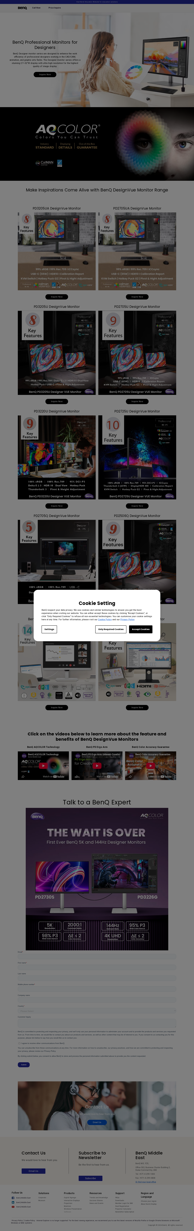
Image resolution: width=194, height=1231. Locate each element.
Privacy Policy (127, 619)
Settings (49, 629)
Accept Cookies (141, 629)
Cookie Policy (105, 619)
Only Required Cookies (111, 629)
